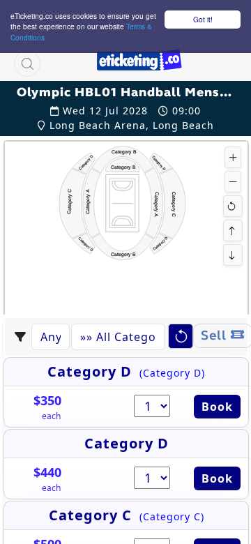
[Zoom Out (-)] (233, 181)
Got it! (203, 19)
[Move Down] (233, 255)
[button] (27, 63)
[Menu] (206, 63)
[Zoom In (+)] (233, 157)
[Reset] (233, 206)
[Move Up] (233, 230)
